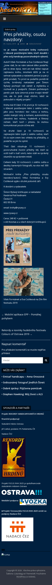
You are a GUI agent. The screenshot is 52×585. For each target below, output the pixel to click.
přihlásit (6, 353)
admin (22, 44)
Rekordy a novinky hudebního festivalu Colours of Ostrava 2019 (24, 332)
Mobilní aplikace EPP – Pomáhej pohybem (21, 316)
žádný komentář (35, 44)
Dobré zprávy (10, 29)
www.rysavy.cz (11, 213)
